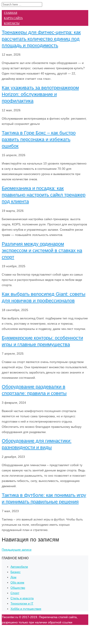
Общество (17, 587)
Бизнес (15, 572)
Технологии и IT (21, 603)
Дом (13, 577)
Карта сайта (13, 18)
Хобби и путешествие (25, 608)
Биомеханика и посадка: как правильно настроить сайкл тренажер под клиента (43, 195)
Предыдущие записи (16, 549)
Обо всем (17, 582)
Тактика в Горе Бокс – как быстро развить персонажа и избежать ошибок (39, 139)
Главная (10, 13)
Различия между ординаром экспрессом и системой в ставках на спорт (42, 250)
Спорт (14, 593)
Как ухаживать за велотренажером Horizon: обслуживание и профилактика (40, 94)
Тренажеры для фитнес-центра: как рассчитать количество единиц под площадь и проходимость (41, 39)
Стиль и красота (22, 598)
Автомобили (19, 566)
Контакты (11, 23)
